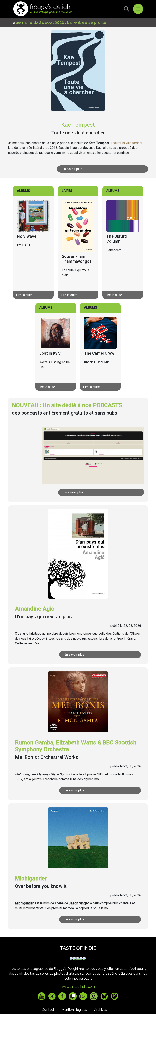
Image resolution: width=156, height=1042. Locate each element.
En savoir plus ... (73, 169)
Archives (100, 1010)
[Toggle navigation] (138, 9)
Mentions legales (74, 1010)
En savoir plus (73, 492)
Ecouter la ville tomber (126, 143)
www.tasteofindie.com (78, 987)
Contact (48, 1010)
